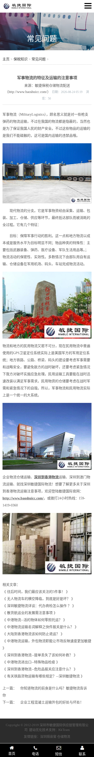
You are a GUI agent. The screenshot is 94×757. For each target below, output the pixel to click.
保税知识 (21, 59)
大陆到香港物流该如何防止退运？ (33, 634)
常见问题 (42, 38)
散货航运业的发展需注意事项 (30, 613)
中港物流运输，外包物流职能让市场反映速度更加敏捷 (49, 641)
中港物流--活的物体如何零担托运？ (34, 620)
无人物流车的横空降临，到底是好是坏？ (38, 599)
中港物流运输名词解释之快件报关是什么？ (40, 627)
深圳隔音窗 (48, 736)
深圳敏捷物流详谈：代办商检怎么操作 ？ (39, 606)
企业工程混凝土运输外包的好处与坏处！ (51, 702)
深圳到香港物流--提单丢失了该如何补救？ (40, 655)
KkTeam (64, 730)
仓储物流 (63, 736)
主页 (6, 59)
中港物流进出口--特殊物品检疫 (31, 662)
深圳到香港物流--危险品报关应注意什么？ (40, 669)
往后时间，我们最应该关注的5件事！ (36, 592)
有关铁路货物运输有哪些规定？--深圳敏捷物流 (43, 676)
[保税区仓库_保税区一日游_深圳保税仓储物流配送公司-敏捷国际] (18, 9)
